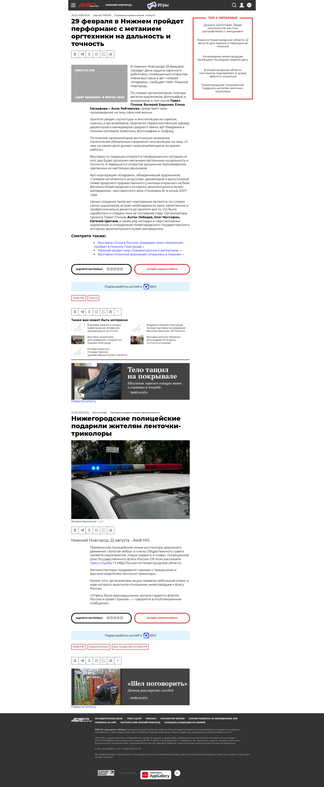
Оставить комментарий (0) (162, 269)
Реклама (151, 718)
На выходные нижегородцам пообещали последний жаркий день (222, 58)
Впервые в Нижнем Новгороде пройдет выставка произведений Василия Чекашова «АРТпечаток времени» (157, 329)
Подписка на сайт (105, 722)
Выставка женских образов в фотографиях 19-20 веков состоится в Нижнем (163, 340)
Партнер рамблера (127, 773)
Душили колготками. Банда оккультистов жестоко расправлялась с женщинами (222, 28)
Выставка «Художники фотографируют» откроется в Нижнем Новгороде (104, 340)
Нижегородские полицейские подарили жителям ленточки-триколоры (223, 88)
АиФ (101, 521)
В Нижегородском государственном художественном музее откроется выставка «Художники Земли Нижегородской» (99, 353)
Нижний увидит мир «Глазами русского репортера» (138, 250)
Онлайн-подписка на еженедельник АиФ (213, 718)
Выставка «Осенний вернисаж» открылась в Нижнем (139, 254)
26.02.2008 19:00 (80, 15)
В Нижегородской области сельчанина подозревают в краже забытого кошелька (222, 73)
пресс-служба (101, 563)
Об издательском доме (109, 718)
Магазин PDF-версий (172, 718)
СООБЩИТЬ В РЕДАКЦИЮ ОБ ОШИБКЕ (184, 722)
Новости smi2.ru (83, 401)
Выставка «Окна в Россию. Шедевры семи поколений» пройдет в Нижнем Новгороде (139, 244)
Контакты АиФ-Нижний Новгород (140, 722)
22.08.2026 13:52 (80, 412)
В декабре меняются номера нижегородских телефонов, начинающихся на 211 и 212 (104, 328)
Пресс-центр (134, 718)
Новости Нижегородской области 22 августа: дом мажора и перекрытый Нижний (222, 43)
